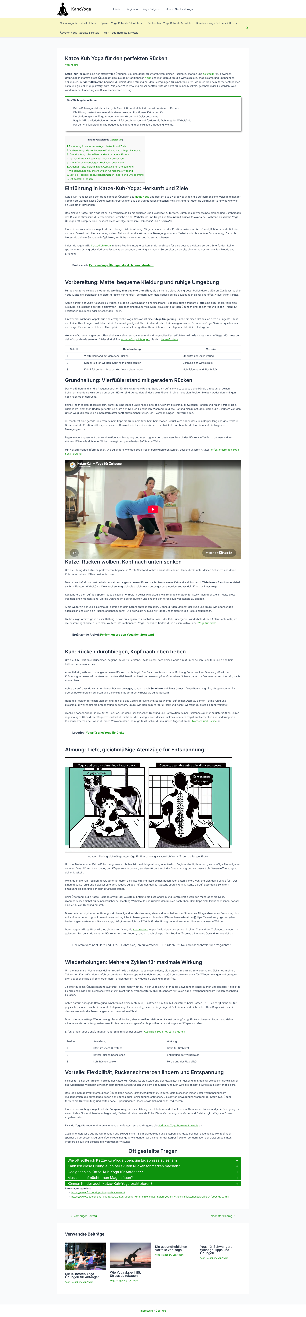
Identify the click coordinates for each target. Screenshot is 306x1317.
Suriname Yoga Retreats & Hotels (178, 1125)
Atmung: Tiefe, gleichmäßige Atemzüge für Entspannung (100, 166)
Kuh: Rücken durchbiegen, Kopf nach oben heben (96, 162)
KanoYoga (81, 9)
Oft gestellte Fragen (80, 178)
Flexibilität (209, 73)
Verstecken (116, 139)
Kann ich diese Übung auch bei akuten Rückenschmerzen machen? (124, 1166)
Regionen (132, 9)
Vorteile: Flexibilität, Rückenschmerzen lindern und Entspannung (105, 174)
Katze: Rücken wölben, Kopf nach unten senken (95, 158)
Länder (117, 9)
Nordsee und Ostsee (204, 721)
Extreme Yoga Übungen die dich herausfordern (121, 265)
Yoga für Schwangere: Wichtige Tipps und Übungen (216, 1250)
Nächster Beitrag (223, 1216)
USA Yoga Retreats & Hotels (121, 32)
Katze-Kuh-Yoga (101, 245)
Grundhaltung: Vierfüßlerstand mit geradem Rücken (98, 154)
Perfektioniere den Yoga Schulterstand (127, 634)
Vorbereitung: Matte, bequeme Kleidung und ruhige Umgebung (104, 150)
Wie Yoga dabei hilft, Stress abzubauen (125, 1274)
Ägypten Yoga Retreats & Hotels (79, 32)
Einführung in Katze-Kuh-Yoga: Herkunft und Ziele (96, 146)
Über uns (161, 1310)
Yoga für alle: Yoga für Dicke (105, 732)
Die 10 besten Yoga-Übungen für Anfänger (82, 1275)
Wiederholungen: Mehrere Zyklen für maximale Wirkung (100, 170)
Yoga (148, 77)
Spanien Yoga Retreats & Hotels (120, 23)
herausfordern (169, 339)
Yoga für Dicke (207, 623)
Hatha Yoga (142, 196)
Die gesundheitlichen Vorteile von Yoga (171, 1248)
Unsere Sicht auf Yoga (179, 9)
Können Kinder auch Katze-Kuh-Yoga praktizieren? (110, 1183)
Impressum (146, 1310)
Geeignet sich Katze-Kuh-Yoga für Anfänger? (105, 1172)
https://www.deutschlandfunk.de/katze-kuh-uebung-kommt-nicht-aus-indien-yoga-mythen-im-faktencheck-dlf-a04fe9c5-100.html (150, 1196)
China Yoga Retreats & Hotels (78, 23)
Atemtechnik (140, 929)
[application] (140, 23)
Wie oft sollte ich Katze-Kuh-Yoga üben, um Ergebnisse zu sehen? (122, 1160)
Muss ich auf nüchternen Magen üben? (100, 1177)
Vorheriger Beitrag (83, 1216)
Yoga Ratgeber (152, 9)
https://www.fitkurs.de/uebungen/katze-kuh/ (98, 1192)
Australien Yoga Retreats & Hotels (164, 1031)
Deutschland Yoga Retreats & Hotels (169, 23)
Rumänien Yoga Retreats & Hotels (216, 23)
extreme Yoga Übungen (135, 339)
